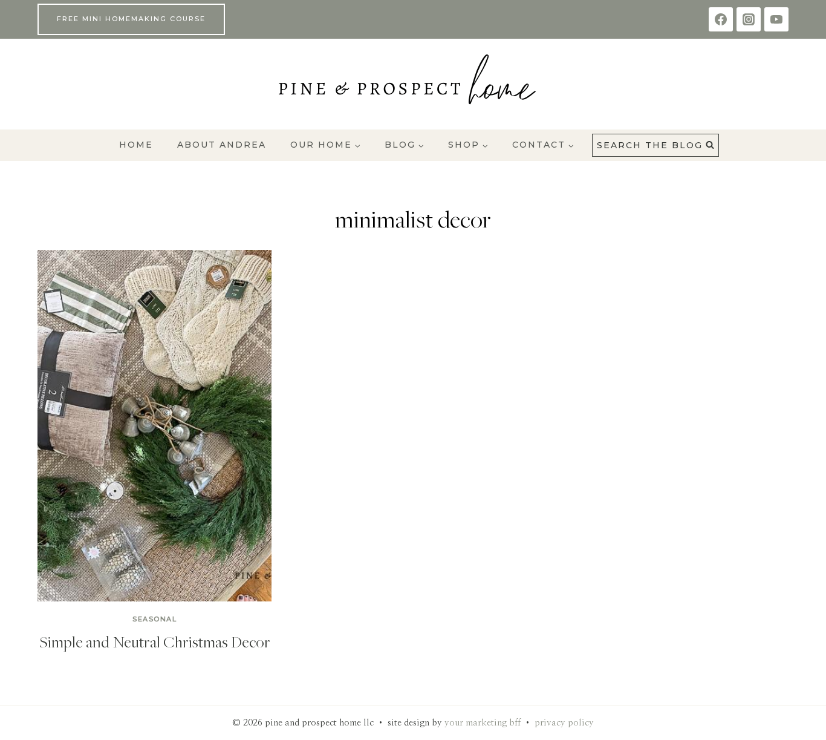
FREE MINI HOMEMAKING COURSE (131, 19)
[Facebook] (721, 19)
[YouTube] (776, 19)
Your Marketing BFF (482, 722)
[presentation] (154, 425)
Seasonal (154, 619)
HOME (136, 144)
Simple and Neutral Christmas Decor (154, 641)
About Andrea (221, 144)
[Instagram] (749, 19)
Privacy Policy (564, 722)
